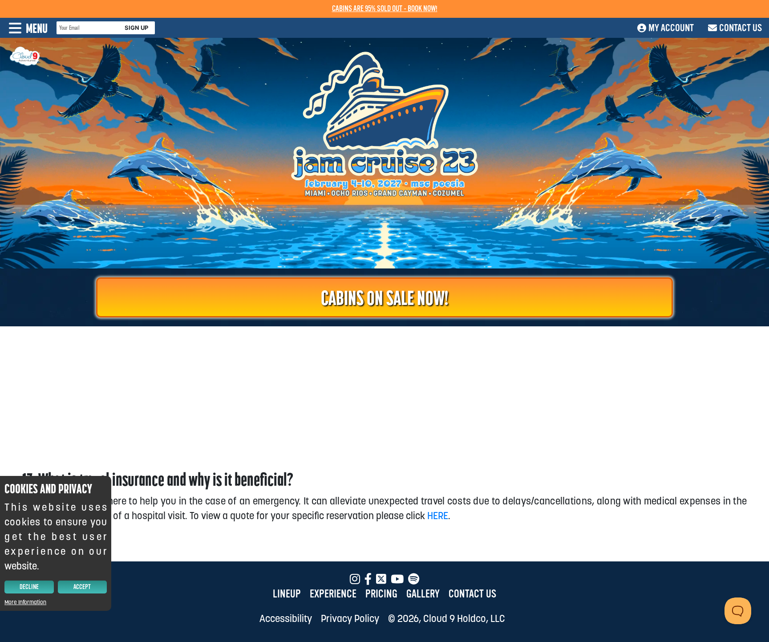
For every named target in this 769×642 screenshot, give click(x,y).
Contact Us (472, 594)
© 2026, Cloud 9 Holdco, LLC (446, 618)
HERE (437, 515)
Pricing (381, 594)
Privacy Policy (350, 618)
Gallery (423, 594)
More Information (25, 602)
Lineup (287, 594)
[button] (24, 28)
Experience (333, 594)
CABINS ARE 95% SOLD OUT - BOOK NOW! (384, 8)
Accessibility (285, 618)
